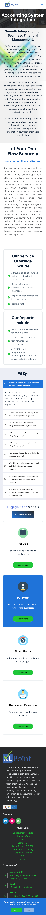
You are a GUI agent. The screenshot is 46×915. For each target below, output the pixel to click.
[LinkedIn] (6, 821)
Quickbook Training (23, 852)
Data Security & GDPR (23, 846)
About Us (22, 839)
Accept (17, 910)
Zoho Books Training (23, 849)
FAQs (23, 856)
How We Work (23, 836)
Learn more (23, 565)
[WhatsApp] (18, 821)
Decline (29, 910)
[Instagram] (12, 821)
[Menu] (42, 4)
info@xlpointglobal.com (20, 887)
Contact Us (23, 843)
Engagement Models (23, 833)
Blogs (23, 859)
